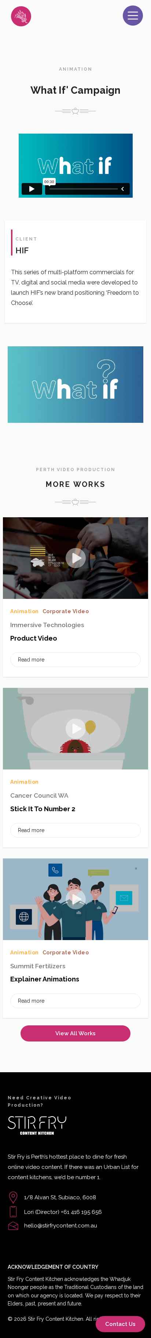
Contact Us (120, 1324)
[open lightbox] (76, 384)
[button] (133, 15)
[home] (38, 16)
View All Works (75, 1033)
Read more (31, 660)
